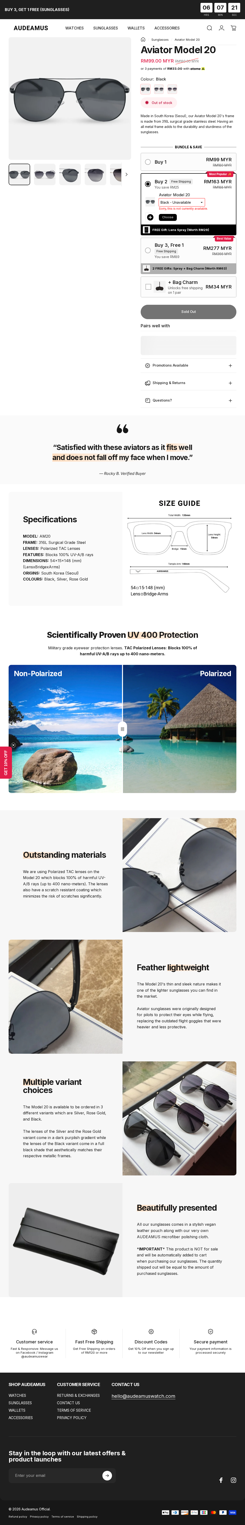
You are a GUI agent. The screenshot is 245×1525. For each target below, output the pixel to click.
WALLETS (17, 1410)
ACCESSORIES (21, 1418)
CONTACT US (68, 1403)
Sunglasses (160, 39)
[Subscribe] (107, 1475)
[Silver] (159, 89)
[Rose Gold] (172, 89)
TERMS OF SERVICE (74, 1410)
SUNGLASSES (20, 1403)
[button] (188, 161)
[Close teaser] (13, 745)
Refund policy (18, 1516)
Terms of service (62, 1516)
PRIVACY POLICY (72, 1418)
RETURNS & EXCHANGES (78, 1395)
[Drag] (122, 729)
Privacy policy (39, 1516)
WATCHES (17, 1395)
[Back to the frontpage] (143, 39)
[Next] (119, 106)
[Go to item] (19, 174)
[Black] (145, 89)
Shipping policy (87, 1516)
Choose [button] (167, 217)
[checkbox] (188, 287)
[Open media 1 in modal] (70, 98)
